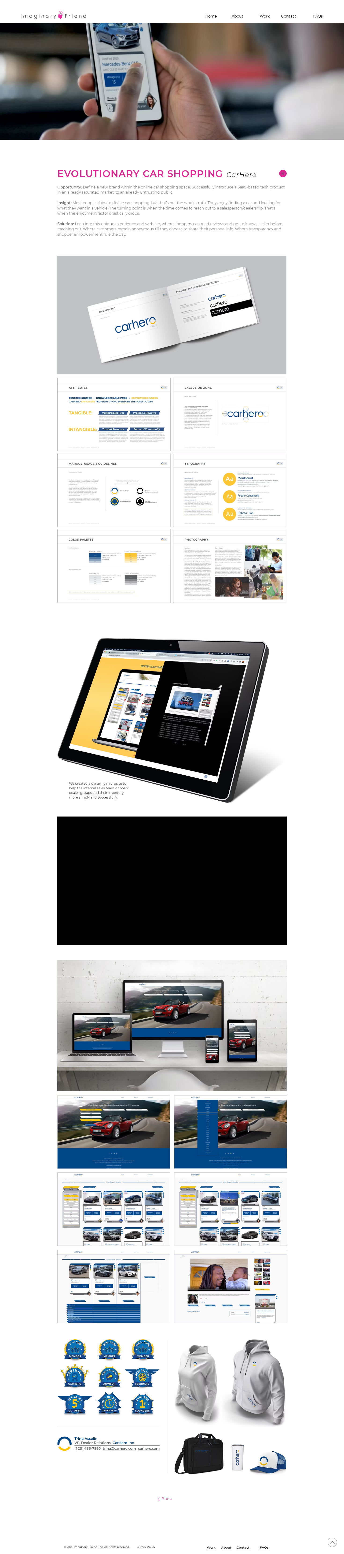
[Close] (283, 173)
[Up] (332, 1542)
